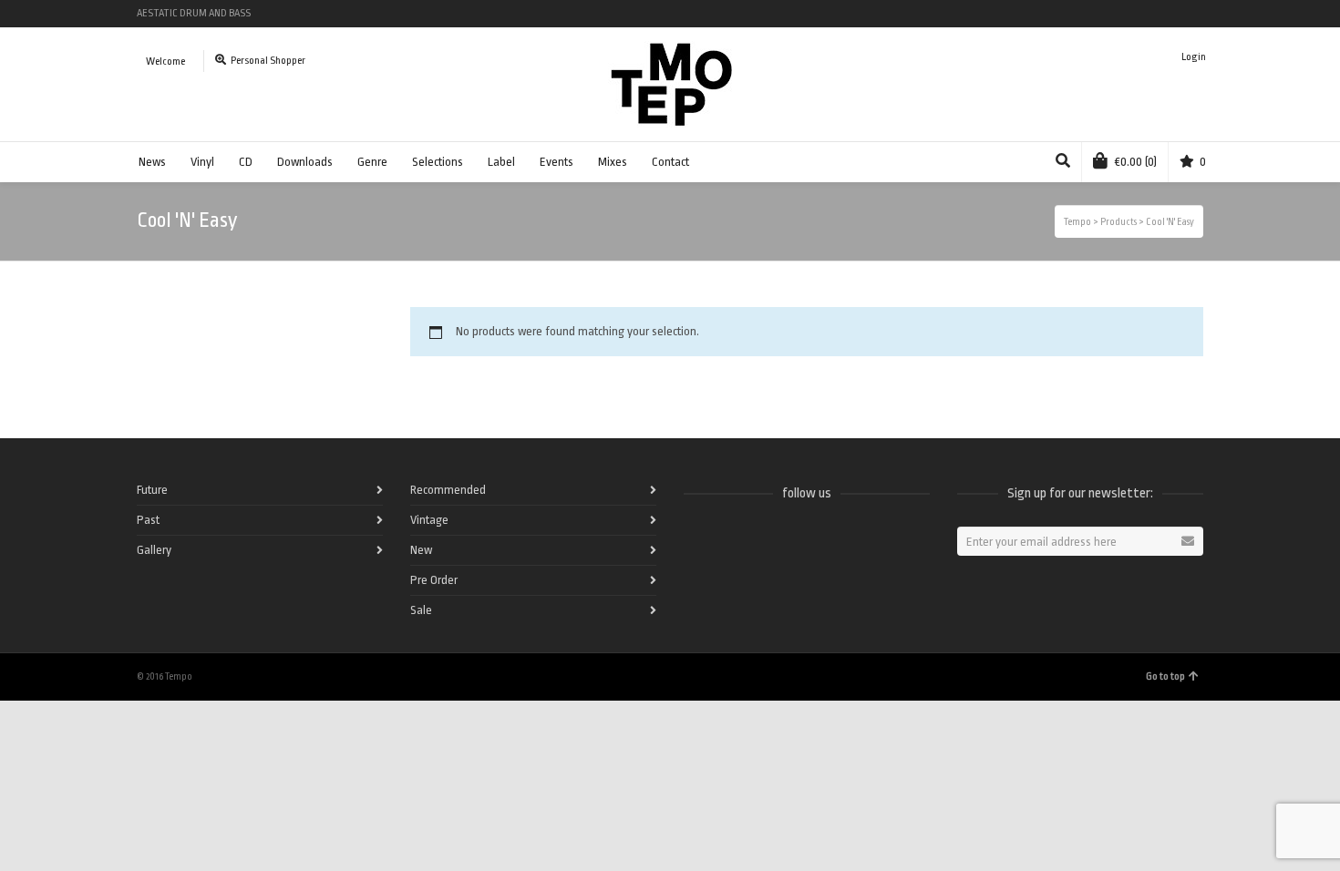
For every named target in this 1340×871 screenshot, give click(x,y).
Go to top (1165, 676)
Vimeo (1149, 14)
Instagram (1175, 14)
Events (556, 162)
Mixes (612, 162)
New (421, 550)
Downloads (305, 162)
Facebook (1069, 14)
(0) (1136, 162)
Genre (372, 162)
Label (501, 162)
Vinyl (202, 162)
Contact (670, 162)
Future (152, 490)
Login (1193, 57)
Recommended (448, 490)
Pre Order (434, 580)
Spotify (1096, 14)
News (152, 162)
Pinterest (1201, 14)
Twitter (1122, 14)
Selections (437, 162)
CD (246, 162)
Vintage (429, 520)
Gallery (154, 550)
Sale (421, 610)
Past (148, 520)
